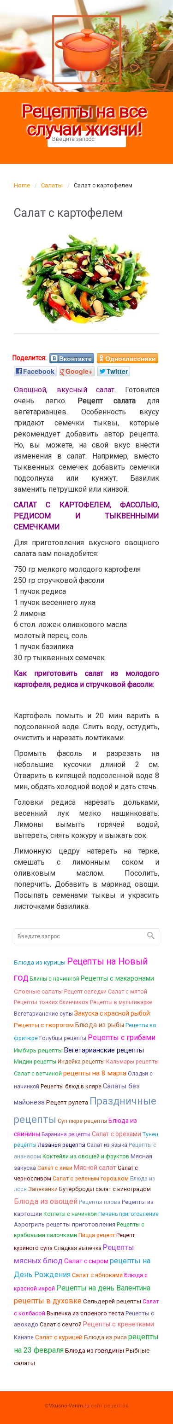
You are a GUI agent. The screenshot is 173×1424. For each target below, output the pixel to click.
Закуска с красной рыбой (112, 1013)
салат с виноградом (123, 1189)
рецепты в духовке (48, 1300)
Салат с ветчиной (38, 1073)
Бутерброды (76, 1189)
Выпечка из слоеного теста (85, 1313)
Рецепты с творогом (44, 1025)
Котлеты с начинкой (70, 1214)
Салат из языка (107, 1145)
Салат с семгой (61, 1324)
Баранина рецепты (66, 1134)
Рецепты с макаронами (117, 978)
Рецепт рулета (67, 1102)
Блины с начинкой (54, 978)
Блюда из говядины (94, 1350)
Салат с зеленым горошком (91, 1178)
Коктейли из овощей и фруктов (85, 1156)
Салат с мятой (127, 991)
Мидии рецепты (35, 1061)
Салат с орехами (116, 1134)
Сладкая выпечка (77, 1248)
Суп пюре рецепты (82, 1121)
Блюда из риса (105, 1337)
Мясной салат (95, 1167)
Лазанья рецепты (61, 1144)
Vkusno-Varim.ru (69, 1406)
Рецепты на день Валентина (103, 1288)
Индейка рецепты (81, 1061)
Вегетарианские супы (43, 1014)
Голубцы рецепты (62, 1038)
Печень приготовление (128, 1214)
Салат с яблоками (97, 1275)
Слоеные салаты (38, 991)
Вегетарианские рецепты (104, 1050)
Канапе (24, 1337)
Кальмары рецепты (132, 1061)
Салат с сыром (86, 1261)
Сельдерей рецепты (112, 1301)
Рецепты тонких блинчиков (51, 1002)
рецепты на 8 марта (94, 1073)
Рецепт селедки (85, 991)
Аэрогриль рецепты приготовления (64, 1224)
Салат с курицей (59, 1337)
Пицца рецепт (96, 1235)
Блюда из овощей (46, 1201)
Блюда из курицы (40, 962)
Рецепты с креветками (118, 1324)
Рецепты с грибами (121, 1037)
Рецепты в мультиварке (121, 1002)
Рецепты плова (99, 1201)
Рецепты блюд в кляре (71, 1086)
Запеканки (43, 1189)
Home (22, 185)
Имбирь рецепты (38, 1050)
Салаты (52, 185)
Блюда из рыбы (99, 1025)
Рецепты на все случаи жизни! (84, 121)
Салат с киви (54, 1168)
